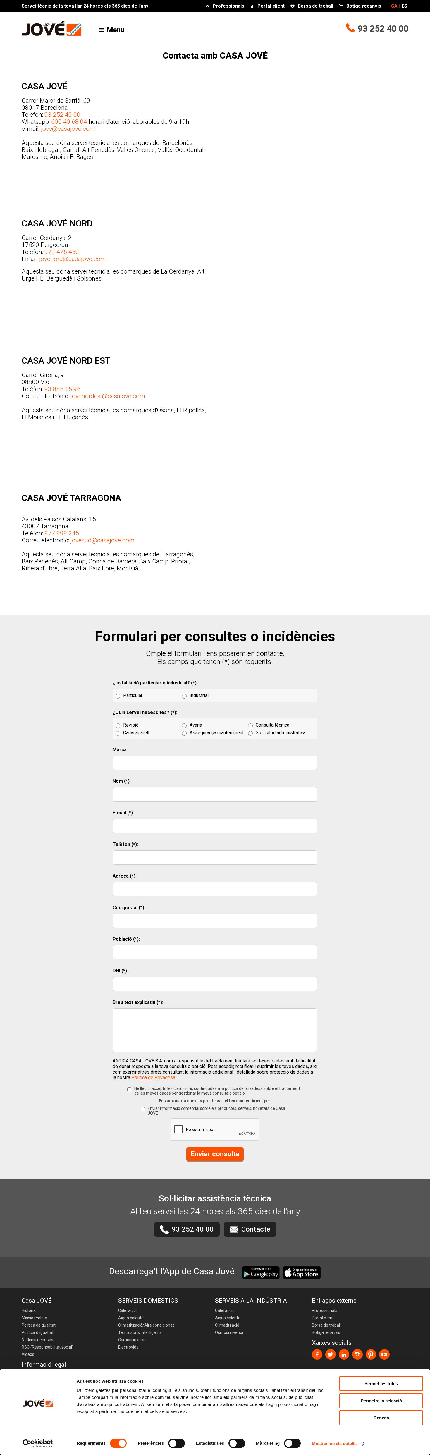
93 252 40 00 (383, 28)
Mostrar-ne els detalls (334, 1443)
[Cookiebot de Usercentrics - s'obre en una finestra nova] (37, 1443)
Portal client (271, 6)
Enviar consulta (215, 1154)
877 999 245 (61, 533)
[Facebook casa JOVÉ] (317, 1354)
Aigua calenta (131, 1317)
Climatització (227, 1325)
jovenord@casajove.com (72, 258)
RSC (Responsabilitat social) (47, 1347)
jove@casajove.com (68, 128)
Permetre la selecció (381, 1400)
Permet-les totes (381, 1383)
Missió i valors (34, 1317)
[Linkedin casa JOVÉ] (344, 1354)
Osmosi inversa (132, 1339)
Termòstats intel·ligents (140, 1332)
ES (404, 6)
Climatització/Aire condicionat (146, 1325)
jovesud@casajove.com (102, 540)
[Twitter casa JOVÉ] (330, 1354)
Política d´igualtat (38, 1332)
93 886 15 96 (62, 389)
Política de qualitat (39, 1325)
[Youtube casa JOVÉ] (384, 1354)
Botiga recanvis (363, 6)
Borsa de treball (315, 6)
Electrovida (128, 1347)
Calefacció (128, 1310)
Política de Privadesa (153, 1077)
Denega (381, 1417)
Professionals (228, 6)
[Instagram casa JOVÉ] (357, 1354)
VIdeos (28, 1354)
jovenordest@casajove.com (107, 396)
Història (29, 1310)
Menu (115, 30)
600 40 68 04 (69, 121)
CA (394, 6)
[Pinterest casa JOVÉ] (371, 1354)
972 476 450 (61, 251)
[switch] (176, 1443)
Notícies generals (37, 1339)
